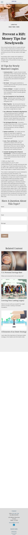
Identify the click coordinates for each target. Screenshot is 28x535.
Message (3, 223)
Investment (14, 533)
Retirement (14, 531)
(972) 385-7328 (15, 513)
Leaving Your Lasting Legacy (12, 300)
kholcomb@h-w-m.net (14, 522)
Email (2, 215)
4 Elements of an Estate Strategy (14, 332)
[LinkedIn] (14, 525)
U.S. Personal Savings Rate (11, 272)
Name (2, 206)
